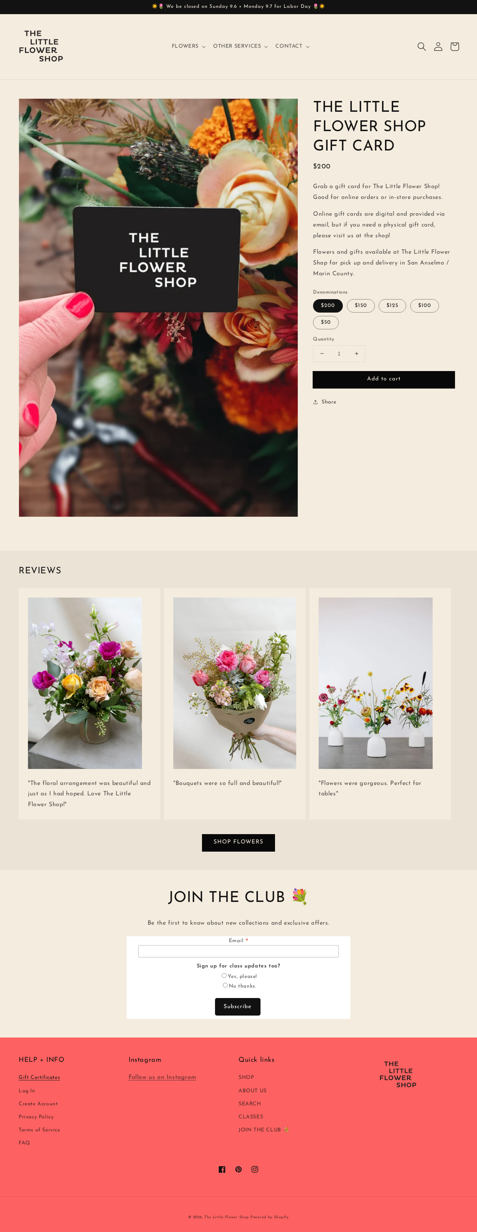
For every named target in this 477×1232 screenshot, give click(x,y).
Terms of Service (39, 1130)
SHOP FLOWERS (238, 842)
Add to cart (384, 379)
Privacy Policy (36, 1117)
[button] (422, 46)
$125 (392, 305)
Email (238, 941)
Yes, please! (242, 976)
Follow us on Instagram (162, 1077)
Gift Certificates (39, 1077)
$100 (424, 305)
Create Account (38, 1104)
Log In (27, 1091)
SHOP (246, 1077)
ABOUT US (252, 1091)
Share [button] (329, 402)
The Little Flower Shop (226, 1217)
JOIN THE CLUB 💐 (264, 1130)
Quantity (323, 339)
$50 (326, 322)
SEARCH (249, 1104)
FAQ (24, 1143)
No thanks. (242, 986)
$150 (361, 305)
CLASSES (250, 1117)
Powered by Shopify (269, 1217)
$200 (328, 305)
